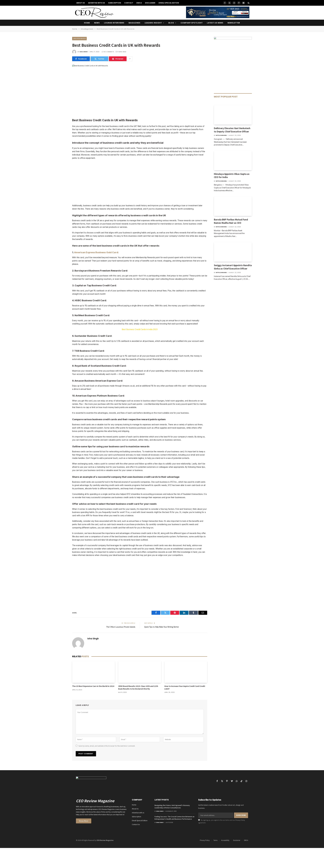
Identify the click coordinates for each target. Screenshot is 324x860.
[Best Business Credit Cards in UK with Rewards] (90, 65)
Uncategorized (79, 38)
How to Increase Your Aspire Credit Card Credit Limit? (184, 687)
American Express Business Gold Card (96, 252)
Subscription (114, 3)
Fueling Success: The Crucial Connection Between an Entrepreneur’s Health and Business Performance (174, 817)
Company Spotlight (192, 23)
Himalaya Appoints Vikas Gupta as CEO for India (231, 175)
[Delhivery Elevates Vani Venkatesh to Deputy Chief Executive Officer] (233, 115)
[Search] (248, 3)
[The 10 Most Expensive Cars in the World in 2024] (93, 672)
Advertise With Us (96, 3)
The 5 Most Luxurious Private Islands (120, 627)
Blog (171, 23)
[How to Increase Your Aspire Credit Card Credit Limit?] (185, 672)
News (97, 23)
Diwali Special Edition (169, 3)
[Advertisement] (139, 92)
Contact (128, 3)
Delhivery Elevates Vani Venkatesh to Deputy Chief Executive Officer (232, 130)
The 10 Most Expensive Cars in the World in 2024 (93, 686)
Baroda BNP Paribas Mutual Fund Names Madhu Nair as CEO (231, 221)
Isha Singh (84, 52)
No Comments (109, 52)
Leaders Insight (153, 23)
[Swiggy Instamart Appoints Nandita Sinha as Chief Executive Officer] (233, 252)
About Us (80, 3)
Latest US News (215, 23)
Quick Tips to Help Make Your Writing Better (161, 627)
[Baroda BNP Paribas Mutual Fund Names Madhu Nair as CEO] (233, 206)
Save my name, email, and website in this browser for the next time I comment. (106, 746)
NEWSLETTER (234, 23)
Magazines (134, 23)
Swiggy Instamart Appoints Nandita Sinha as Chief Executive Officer (233, 267)
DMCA (139, 3)
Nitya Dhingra (221, 135)
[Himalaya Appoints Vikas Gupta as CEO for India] (233, 160)
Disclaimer (150, 3)
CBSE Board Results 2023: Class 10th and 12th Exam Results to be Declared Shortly (138, 687)
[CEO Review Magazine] (94, 13)
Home (87, 23)
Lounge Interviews (114, 23)
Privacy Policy (240, 820)
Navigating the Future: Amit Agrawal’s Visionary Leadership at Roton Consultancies (172, 806)
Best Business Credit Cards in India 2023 (140, 329)
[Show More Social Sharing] (129, 58)
